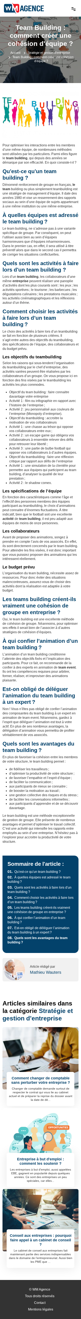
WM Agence (41, 1289)
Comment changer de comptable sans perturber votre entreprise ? (40, 1080)
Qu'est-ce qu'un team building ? (34, 871)
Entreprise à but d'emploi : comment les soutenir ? (40, 1161)
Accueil (15, 52)
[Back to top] (69, 1307)
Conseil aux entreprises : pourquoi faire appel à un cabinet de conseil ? (40, 1240)
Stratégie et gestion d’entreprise (48, 52)
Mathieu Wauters (45, 972)
